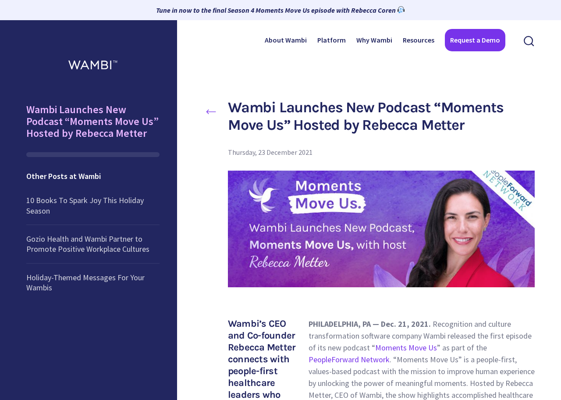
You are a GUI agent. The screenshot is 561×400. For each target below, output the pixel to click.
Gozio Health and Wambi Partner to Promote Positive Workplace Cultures (87, 244)
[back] (211, 111)
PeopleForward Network (349, 359)
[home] (92, 62)
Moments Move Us (406, 348)
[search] (529, 40)
